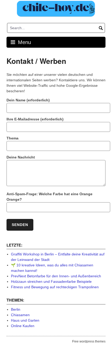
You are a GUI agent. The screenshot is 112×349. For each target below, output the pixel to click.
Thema (12, 138)
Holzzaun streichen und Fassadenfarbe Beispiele (51, 281)
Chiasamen (20, 315)
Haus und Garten (25, 320)
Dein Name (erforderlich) (28, 100)
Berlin (15, 309)
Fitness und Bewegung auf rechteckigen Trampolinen (55, 287)
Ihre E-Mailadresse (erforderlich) (35, 119)
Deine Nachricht (21, 157)
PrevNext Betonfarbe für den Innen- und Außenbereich (56, 276)
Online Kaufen (22, 326)
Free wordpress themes (88, 341)
